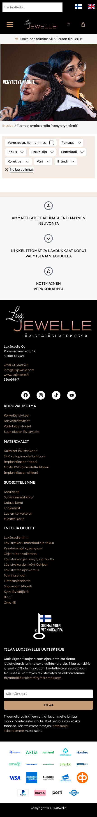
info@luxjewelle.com (19, 370)
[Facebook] (25, 395)
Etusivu (7, 126)
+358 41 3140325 (16, 365)
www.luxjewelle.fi (16, 375)
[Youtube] (71, 395)
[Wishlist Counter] (68, 24)
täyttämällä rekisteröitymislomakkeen (33, 678)
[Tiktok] (56, 395)
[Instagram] (41, 395)
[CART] (83, 24)
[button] (10, 24)
